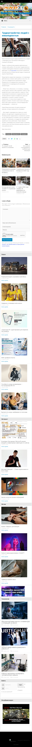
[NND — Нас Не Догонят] (16, 8)
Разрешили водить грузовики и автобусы (13, 277)
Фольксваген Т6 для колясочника (16, 720)
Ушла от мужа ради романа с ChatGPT (12, 553)
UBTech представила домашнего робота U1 (14, 648)
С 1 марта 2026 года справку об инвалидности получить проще (22, 189)
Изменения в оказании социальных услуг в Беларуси (9, 170)
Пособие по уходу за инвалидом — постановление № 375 (11, 385)
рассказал (13, 70)
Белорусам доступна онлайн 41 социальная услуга (8, 188)
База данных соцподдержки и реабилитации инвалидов (25, 147)
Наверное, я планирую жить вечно (11, 303)
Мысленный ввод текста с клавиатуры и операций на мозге (16, 622)
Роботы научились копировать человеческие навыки (13, 674)
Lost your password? (7, 691)
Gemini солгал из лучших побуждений (12, 497)
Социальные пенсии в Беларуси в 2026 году (22, 170)
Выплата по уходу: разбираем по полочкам (14, 412)
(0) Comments (15, 625)
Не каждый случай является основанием (8, 146)
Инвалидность (16, 134)
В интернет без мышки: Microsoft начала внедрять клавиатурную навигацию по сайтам (15, 442)
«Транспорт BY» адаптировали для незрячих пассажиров (14, 330)
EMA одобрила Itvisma (8, 357)
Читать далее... (5, 280)
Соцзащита (11, 27)
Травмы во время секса (8, 579)
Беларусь (8, 134)
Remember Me (21, 687)
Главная (3, 27)
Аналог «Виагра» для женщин (10, 526)
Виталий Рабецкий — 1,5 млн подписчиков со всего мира (14, 470)
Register (20, 690)
